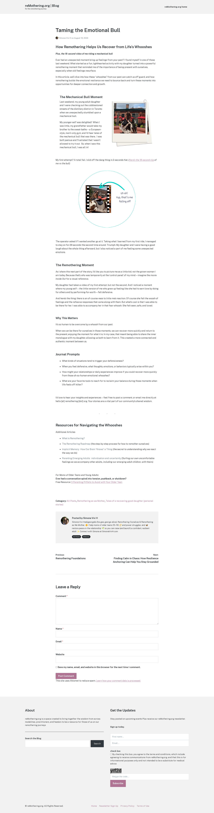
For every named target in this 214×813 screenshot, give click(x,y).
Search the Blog (33, 738)
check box (115, 751)
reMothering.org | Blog (42, 6)
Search (97, 743)
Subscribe (118, 783)
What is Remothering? (73, 438)
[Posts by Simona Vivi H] (57, 38)
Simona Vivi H (65, 38)
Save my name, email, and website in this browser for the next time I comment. (99, 667)
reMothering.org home (176, 7)
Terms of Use (143, 806)
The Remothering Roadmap (76, 444)
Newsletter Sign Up (108, 806)
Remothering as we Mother (91, 501)
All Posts (71, 501)
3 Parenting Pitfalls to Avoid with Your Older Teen (96, 482)
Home (94, 806)
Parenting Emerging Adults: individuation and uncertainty (91, 458)
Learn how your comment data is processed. (118, 680)
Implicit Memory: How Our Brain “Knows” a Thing (87, 449)
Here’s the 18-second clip (141, 160)
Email (59, 641)
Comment (62, 596)
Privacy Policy (127, 806)
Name (60, 628)
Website (86, 537)
